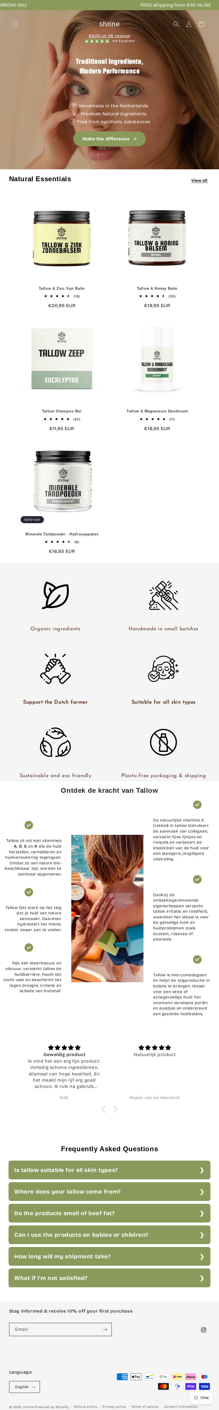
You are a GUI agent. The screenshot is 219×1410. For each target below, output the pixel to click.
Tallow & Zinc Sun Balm (62, 288)
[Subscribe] (105, 1329)
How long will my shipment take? (62, 1256)
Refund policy (85, 1407)
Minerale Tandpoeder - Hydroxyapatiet (61, 534)
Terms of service (145, 1407)
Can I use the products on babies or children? (81, 1234)
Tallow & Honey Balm (157, 288)
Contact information (181, 1407)
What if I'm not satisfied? (51, 1278)
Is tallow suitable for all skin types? (66, 1170)
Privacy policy (114, 1407)
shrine (28, 1407)
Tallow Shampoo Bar (62, 411)
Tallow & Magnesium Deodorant (157, 411)
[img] (64, 1048)
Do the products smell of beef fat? (64, 1213)
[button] (15, 24)
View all (199, 180)
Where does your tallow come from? (67, 1191)
